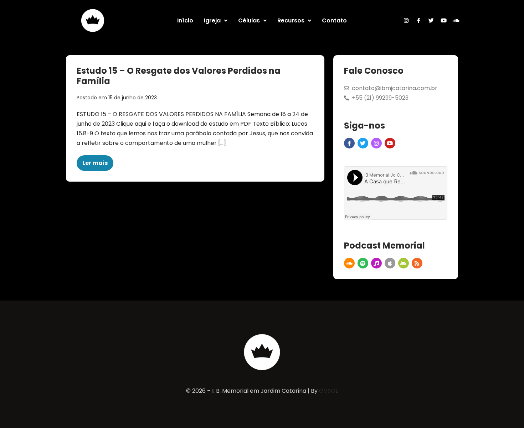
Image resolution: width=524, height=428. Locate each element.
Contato (334, 20)
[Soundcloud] (456, 20)
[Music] (376, 263)
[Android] (403, 263)
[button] (216, 21)
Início (185, 20)
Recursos (290, 20)
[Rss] (417, 263)
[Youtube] (443, 20)
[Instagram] (406, 20)
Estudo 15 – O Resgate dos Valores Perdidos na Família (179, 76)
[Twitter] (431, 20)
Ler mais (97, 161)
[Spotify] (363, 263)
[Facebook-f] (418, 20)
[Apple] (390, 263)
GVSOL (328, 391)
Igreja (212, 20)
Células (249, 20)
